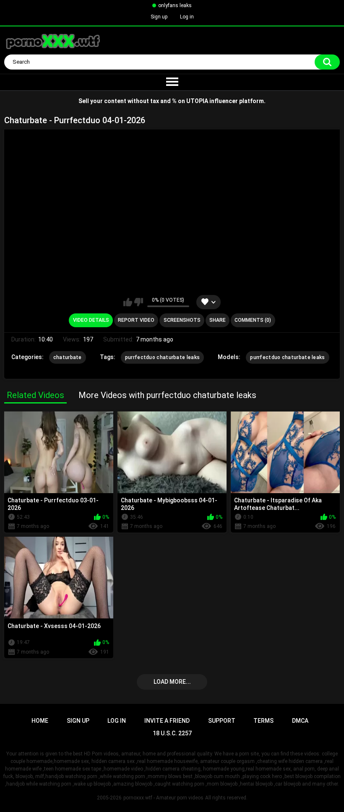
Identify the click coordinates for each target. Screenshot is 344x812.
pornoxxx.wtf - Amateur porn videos (163, 798)
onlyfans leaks (175, 5)
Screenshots (182, 320)
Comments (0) (253, 320)
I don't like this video (138, 302)
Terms (263, 720)
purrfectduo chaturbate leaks (162, 357)
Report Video (136, 320)
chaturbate (67, 357)
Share (217, 320)
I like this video (127, 302)
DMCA (300, 720)
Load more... (172, 681)
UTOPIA (197, 101)
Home (39, 720)
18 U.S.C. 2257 (172, 733)
